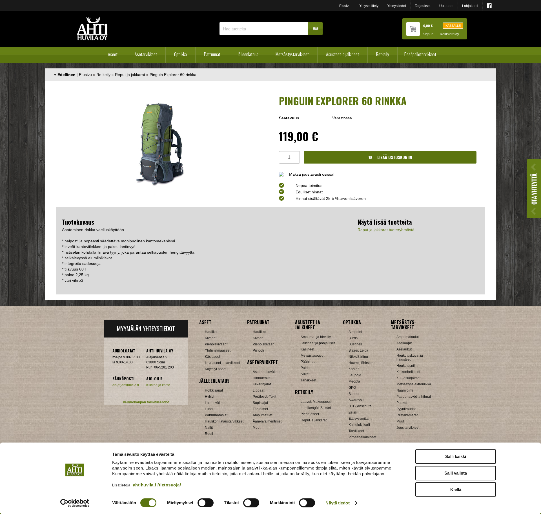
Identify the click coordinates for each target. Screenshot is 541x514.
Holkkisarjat (214, 390)
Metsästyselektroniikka (413, 384)
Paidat (306, 368)
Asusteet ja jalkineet (342, 54)
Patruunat (212, 54)
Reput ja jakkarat (130, 74)
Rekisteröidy (449, 34)
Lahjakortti (470, 6)
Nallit (209, 428)
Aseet (112, 54)
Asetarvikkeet (146, 54)
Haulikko (259, 332)
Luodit (209, 409)
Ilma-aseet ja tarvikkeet (222, 363)
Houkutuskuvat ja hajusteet (409, 357)
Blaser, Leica (358, 350)
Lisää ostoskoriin (394, 157)
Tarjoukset (423, 6)
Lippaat (258, 390)
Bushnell (355, 344)
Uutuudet (446, 6)
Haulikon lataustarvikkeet (224, 421)
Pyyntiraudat (406, 409)
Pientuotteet (310, 414)
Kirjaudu (429, 34)
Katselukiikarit (359, 425)
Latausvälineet (216, 403)
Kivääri (258, 338)
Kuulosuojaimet (408, 378)
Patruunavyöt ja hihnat (413, 397)
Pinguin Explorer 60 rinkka (173, 74)
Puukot (401, 403)
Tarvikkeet (308, 380)
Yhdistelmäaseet (217, 350)
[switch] (206, 502)
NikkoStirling (358, 357)
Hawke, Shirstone (362, 363)
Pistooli (258, 350)
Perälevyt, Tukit (264, 397)
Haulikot (211, 332)
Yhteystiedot (396, 6)
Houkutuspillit (406, 366)
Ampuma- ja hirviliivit (316, 337)
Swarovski (356, 400)
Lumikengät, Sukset (316, 408)
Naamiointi (404, 390)
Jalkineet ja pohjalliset (318, 343)
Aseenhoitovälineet (267, 372)
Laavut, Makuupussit (316, 402)
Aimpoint (355, 332)
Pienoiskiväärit (216, 344)
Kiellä (455, 489)
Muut (256, 428)
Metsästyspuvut (312, 355)
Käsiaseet (212, 357)
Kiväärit (210, 338)
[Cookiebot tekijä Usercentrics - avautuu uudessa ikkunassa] (74, 503)
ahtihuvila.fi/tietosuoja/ (157, 484)
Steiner (354, 394)
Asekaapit (404, 343)
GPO (352, 388)
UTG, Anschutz (360, 406)
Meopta (354, 381)
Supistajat (260, 403)
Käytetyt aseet (215, 369)
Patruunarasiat (216, 415)
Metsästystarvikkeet (292, 54)
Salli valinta (455, 473)
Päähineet (308, 362)
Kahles (354, 369)
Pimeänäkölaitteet (362, 437)
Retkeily (382, 54)
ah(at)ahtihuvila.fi (125, 385)
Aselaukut (404, 349)
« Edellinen (65, 74)
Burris (353, 338)
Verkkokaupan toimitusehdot (146, 402)
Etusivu (345, 6)
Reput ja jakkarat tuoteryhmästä (386, 229)
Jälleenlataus (248, 54)
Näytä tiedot (337, 502)
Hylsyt (209, 397)
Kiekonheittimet (408, 372)
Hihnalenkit (261, 378)
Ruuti (209, 434)
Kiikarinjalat (262, 384)
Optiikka (180, 54)
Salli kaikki (455, 456)
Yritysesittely (368, 6)
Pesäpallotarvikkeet (420, 54)
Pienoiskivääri (263, 344)
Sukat (305, 374)
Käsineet (307, 349)
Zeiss (353, 412)
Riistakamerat (407, 415)
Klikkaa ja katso (158, 385)
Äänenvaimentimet (267, 421)
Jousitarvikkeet (407, 428)
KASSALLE (453, 25)
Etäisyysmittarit (360, 419)
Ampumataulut (407, 337)
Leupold (355, 375)
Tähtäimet (260, 409)
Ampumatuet (262, 415)
